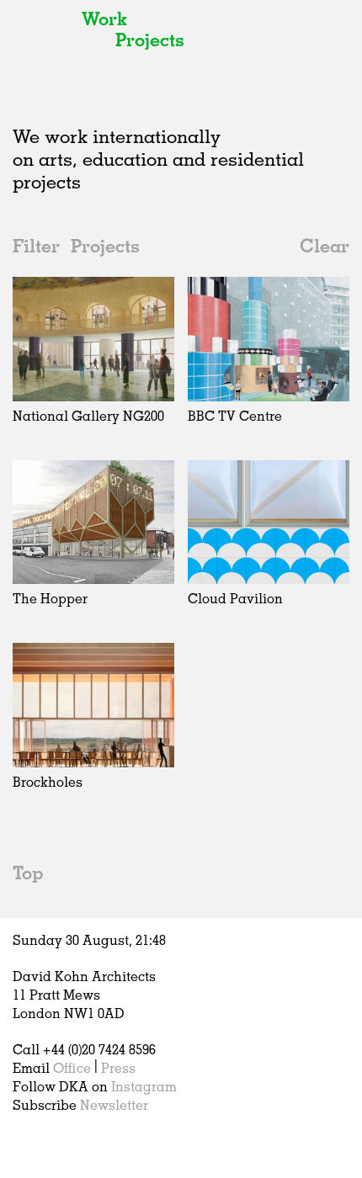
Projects (149, 39)
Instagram (144, 1086)
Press (118, 1067)
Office (72, 1067)
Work (104, 18)
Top (28, 872)
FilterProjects (76, 245)
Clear (324, 245)
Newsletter (114, 1104)
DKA (42, 50)
